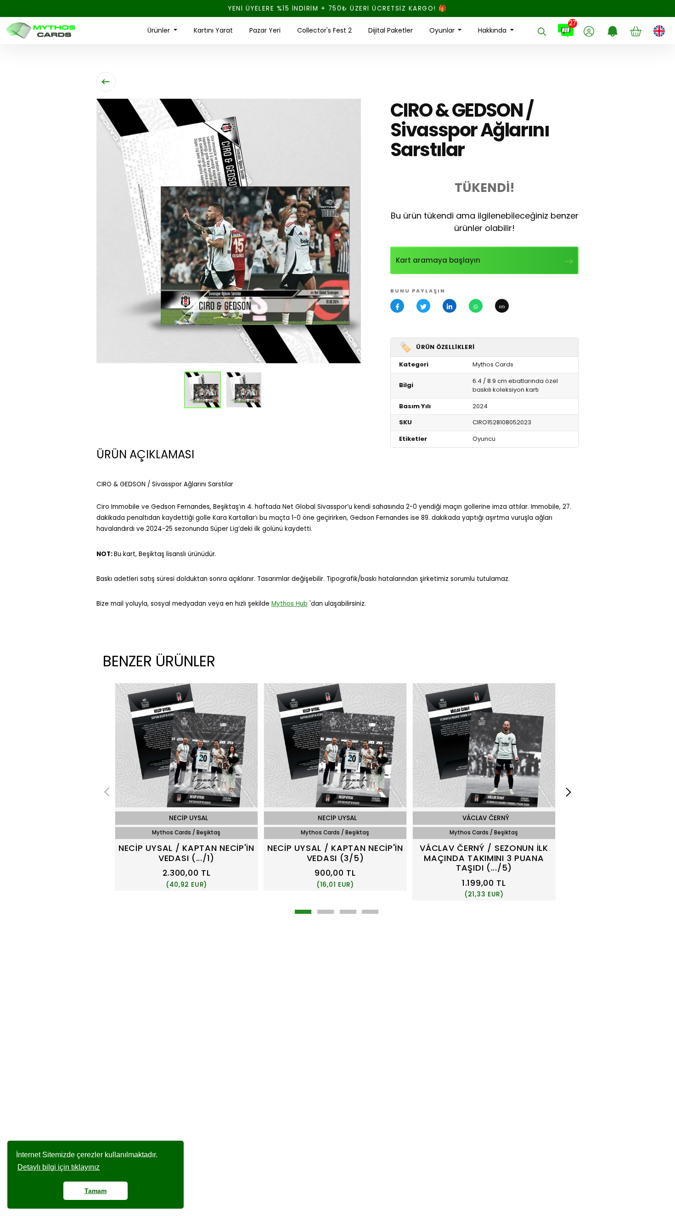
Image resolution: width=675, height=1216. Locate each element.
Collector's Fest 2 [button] (324, 30)
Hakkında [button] (493, 30)
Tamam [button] (95, 1190)
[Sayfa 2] (325, 912)
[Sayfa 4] (370, 912)
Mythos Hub (289, 603)
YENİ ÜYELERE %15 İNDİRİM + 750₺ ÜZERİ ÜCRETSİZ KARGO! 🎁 (337, 8)
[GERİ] (106, 81)
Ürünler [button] (159, 30)
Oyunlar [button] (442, 30)
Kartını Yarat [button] (213, 30)
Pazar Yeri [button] (265, 30)
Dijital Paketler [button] (390, 30)
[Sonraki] (567, 792)
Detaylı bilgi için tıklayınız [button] (58, 1167)
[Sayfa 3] (348, 912)
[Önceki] (109, 792)
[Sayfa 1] (303, 912)
